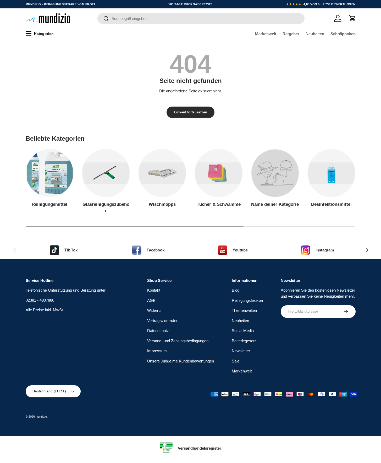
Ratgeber (291, 33)
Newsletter (241, 351)
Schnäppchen (343, 33)
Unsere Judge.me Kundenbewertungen (180, 361)
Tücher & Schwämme (219, 204)
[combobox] (201, 18)
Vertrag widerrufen (162, 320)
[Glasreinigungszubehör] (106, 173)
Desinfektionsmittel (331, 204)
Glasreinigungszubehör (105, 207)
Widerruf (154, 310)
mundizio (41, 416)
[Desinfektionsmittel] (331, 173)
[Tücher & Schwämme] (218, 173)
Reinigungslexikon (247, 300)
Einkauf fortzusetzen (190, 112)
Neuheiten (315, 33)
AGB (151, 300)
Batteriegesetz (244, 341)
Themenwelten (244, 310)
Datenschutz (158, 330)
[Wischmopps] (162, 173)
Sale (235, 361)
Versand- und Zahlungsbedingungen (177, 341)
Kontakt (153, 290)
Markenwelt (265, 33)
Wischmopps (162, 204)
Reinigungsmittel (49, 204)
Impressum (157, 351)
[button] (352, 18)
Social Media (243, 330)
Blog (235, 290)
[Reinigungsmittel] (49, 173)
